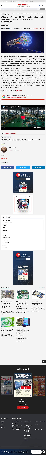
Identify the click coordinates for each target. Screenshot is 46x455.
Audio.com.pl (26, 423)
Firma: (8, 133)
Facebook (8, 167)
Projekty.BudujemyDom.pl (17, 425)
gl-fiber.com (19, 90)
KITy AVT (2, 421)
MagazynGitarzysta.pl (28, 425)
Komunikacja (7, 137)
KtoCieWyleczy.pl (38, 429)
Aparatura (5, 223)
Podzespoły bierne (6, 220)
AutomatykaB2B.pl (27, 435)
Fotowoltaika (5, 240)
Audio (4, 227)
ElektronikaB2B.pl (27, 434)
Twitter (24, 167)
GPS (3, 244)
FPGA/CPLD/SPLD (6, 242)
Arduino (4, 225)
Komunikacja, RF (13, 13)
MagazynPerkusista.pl (28, 426)
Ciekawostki (5, 230)
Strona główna (3, 13)
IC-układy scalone (6, 245)
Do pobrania (3, 427)
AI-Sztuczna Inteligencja (7, 222)
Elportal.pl (26, 438)
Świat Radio (26, 439)
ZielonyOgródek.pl (15, 429)
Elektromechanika (6, 237)
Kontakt (2, 422)
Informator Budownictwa (16, 428)
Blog (8, 13)
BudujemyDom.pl (15, 423)
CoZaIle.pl (14, 426)
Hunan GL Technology (39, 28)
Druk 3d (4, 235)
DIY (3, 233)
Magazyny (3, 424)
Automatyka (5, 228)
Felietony (4, 239)
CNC (3, 232)
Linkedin (39, 167)
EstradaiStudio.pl (27, 428)
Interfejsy (4, 247)
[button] (3, 386)
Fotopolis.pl (37, 424)
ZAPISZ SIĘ (36, 451)
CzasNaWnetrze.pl (15, 431)
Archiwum (2, 425)
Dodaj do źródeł (5, 28)
